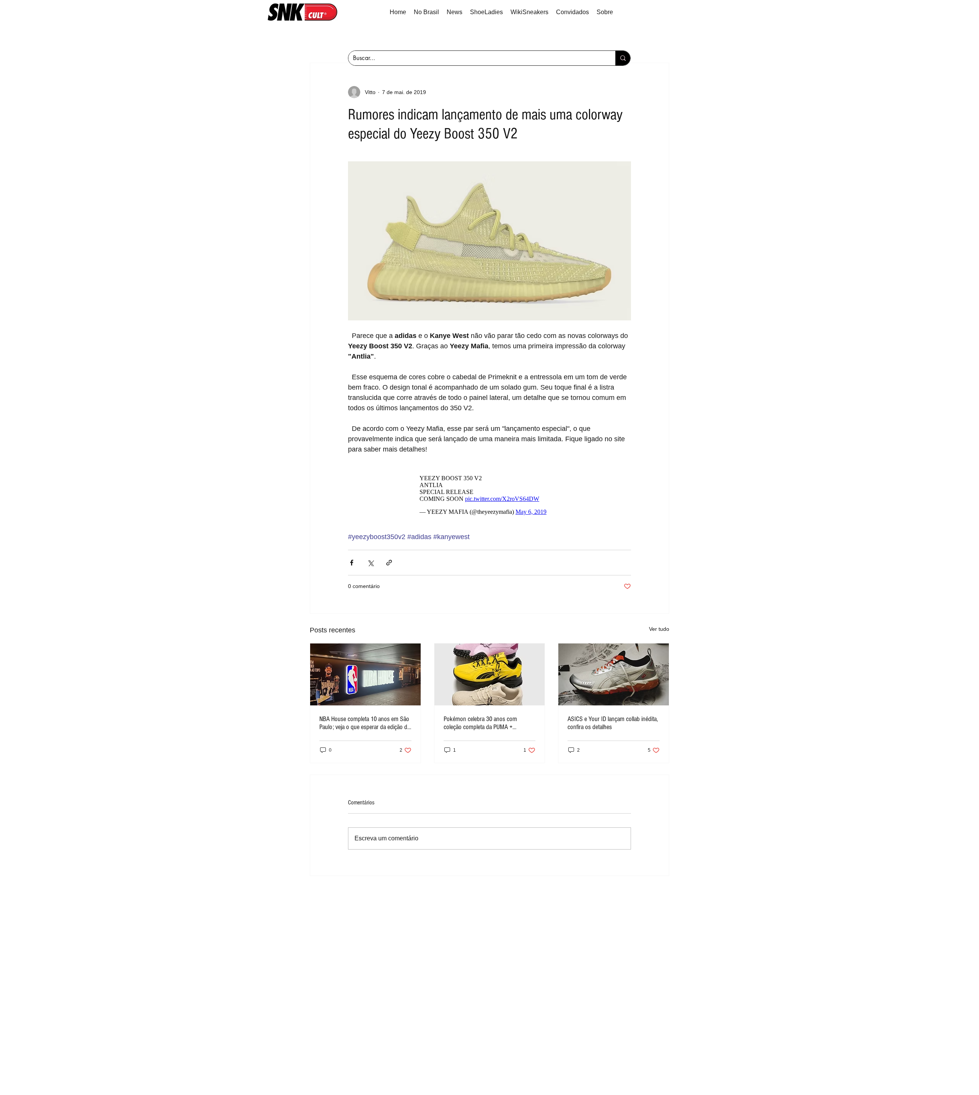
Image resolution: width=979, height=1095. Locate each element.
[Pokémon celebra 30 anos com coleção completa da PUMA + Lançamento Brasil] (489, 674)
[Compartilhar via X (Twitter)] (370, 562)
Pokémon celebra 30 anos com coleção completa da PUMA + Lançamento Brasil (480, 723)
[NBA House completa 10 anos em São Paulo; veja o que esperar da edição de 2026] (365, 674)
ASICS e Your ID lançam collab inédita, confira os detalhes (613, 723)
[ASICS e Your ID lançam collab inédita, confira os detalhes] (613, 674)
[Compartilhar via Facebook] (351, 562)
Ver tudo (659, 629)
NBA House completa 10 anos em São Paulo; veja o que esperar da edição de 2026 (364, 723)
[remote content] (489, 493)
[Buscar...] (622, 58)
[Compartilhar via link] (389, 562)
